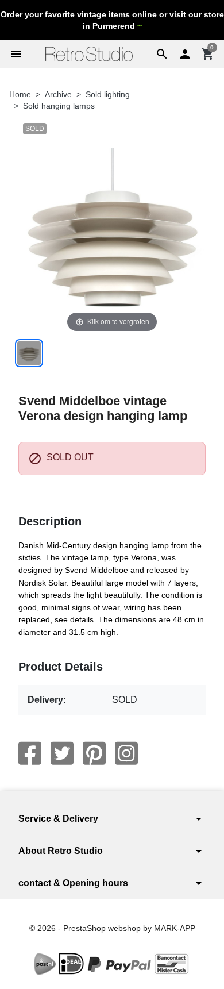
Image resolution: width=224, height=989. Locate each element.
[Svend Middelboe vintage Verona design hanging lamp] (29, 353)
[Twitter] (62, 753)
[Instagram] (126, 753)
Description (50, 521)
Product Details (60, 666)
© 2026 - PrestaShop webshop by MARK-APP (112, 928)
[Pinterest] (94, 753)
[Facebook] (29, 753)
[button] (162, 54)
